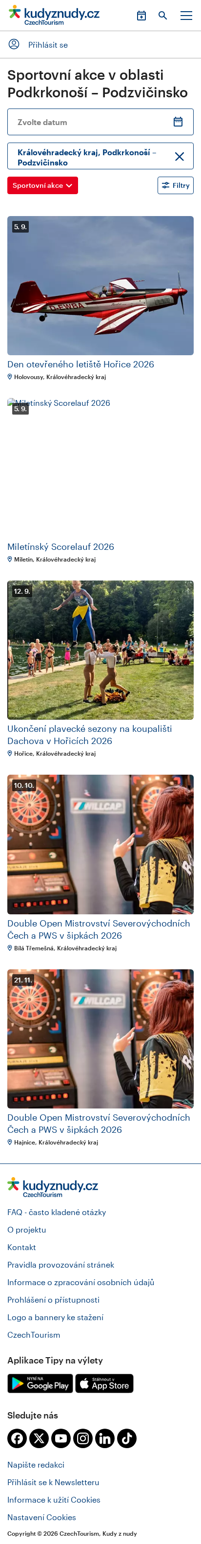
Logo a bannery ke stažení (55, 1317)
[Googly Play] (40, 1383)
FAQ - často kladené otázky (56, 1212)
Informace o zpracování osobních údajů (81, 1282)
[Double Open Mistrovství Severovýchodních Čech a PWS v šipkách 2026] (100, 844)
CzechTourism (33, 1334)
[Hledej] (163, 15)
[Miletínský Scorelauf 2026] (100, 468)
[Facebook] (17, 1438)
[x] (39, 1438)
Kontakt (21, 1247)
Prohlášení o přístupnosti (53, 1299)
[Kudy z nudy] (54, 18)
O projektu (26, 1229)
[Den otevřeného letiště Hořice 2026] (100, 286)
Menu (186, 15)
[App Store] (104, 1383)
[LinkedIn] (105, 1438)
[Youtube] (61, 1438)
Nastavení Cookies (41, 1517)
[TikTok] (127, 1438)
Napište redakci (35, 1464)
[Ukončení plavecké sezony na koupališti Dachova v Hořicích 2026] (100, 650)
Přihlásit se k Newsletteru (53, 1482)
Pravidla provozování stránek (60, 1264)
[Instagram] (83, 1438)
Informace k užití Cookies (53, 1499)
